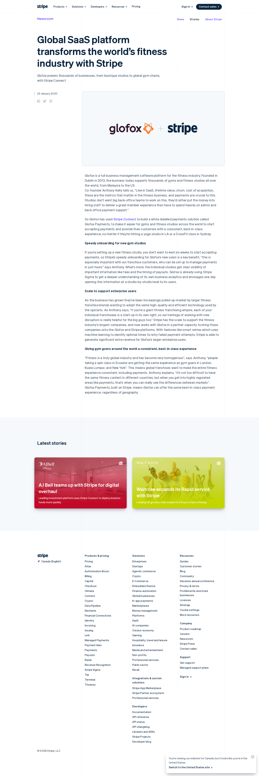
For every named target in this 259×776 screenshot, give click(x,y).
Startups (137, 566)
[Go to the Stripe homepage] (41, 556)
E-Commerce (140, 581)
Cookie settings (189, 610)
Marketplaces (140, 605)
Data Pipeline (93, 605)
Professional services (145, 660)
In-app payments (142, 600)
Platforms (138, 615)
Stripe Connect (124, 219)
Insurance (138, 645)
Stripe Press (187, 643)
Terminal (90, 679)
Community (187, 576)
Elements (90, 610)
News (180, 19)
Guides (184, 561)
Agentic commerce (144, 571)
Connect (90, 596)
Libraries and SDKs (143, 731)
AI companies (140, 625)
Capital (89, 581)
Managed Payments (97, 640)
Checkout (91, 586)
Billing (88, 576)
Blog (182, 571)
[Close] (252, 757)
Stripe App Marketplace (146, 688)
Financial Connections (98, 615)
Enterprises (139, 561)
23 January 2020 (47, 93)
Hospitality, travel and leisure (149, 640)
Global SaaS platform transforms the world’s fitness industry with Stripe (102, 51)
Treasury (90, 684)
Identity (89, 620)
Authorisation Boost (97, 571)
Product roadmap (190, 629)
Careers (185, 634)
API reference (140, 717)
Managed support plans (194, 667)
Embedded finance (143, 586)
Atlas (88, 566)
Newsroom (45, 19)
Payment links (93, 645)
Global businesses (143, 596)
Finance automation (144, 591)
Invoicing (90, 625)
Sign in (185, 6)
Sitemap (185, 605)
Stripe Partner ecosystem (148, 693)
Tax (87, 674)
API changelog (141, 726)
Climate (89, 591)
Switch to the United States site (189, 767)
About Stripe (213, 19)
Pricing (136, 6)
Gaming (137, 635)
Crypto (89, 600)
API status (138, 722)
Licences (185, 600)
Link (87, 635)
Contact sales (208, 6)
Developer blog (141, 741)
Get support (187, 662)
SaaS (135, 620)
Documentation (141, 712)
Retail (135, 669)
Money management (145, 610)
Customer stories (190, 566)
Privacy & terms (189, 586)
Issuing (89, 630)
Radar (88, 660)
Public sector (140, 665)
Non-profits (139, 655)
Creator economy (143, 630)
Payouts (90, 655)
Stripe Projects (141, 736)
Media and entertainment (147, 650)
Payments (91, 650)
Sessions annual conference (197, 581)
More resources (189, 615)
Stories (194, 19)
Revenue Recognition (98, 665)
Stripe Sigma (92, 669)
